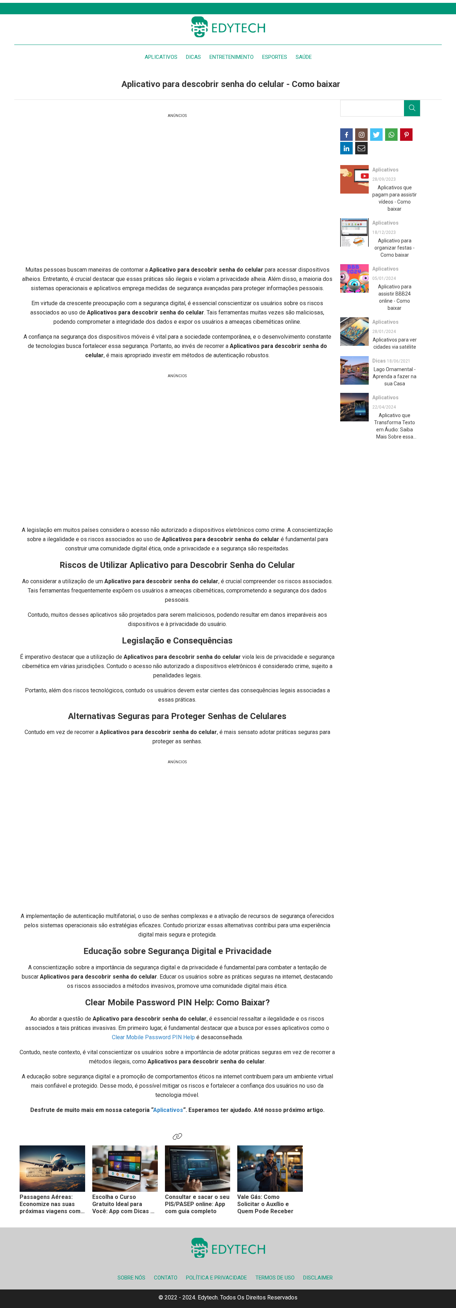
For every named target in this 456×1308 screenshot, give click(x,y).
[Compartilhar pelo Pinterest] (406, 134)
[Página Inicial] (228, 26)
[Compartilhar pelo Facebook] (346, 134)
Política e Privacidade (216, 1277)
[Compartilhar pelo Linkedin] (346, 148)
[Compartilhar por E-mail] (361, 148)
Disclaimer (318, 1277)
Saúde (304, 57)
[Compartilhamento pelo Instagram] (361, 134)
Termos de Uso (275, 1277)
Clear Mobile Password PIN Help (153, 1037)
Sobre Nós (131, 1277)
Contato (165, 1277)
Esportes (274, 57)
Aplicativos (161, 57)
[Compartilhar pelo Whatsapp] (391, 134)
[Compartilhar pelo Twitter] (376, 134)
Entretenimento (231, 57)
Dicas (193, 57)
